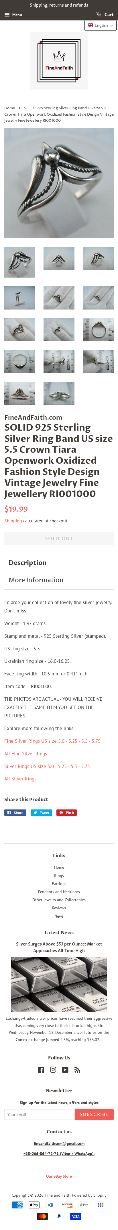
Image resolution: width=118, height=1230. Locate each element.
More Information (36, 580)
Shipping (13, 521)
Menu (16, 14)
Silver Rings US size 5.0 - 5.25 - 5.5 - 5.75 (47, 766)
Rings (59, 875)
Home (9, 108)
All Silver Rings (20, 779)
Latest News (59, 933)
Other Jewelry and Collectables (59, 899)
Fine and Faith (57, 1195)
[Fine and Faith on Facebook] (41, 1071)
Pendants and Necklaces (59, 891)
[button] (100, 25)
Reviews (59, 907)
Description (28, 563)
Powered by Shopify (89, 1195)
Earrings (59, 883)
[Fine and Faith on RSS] (77, 1071)
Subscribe (94, 1114)
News (59, 916)
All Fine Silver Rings (25, 753)
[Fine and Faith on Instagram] (53, 1071)
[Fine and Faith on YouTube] (65, 1071)
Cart (109, 15)
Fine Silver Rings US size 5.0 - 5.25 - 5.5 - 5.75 (52, 741)
